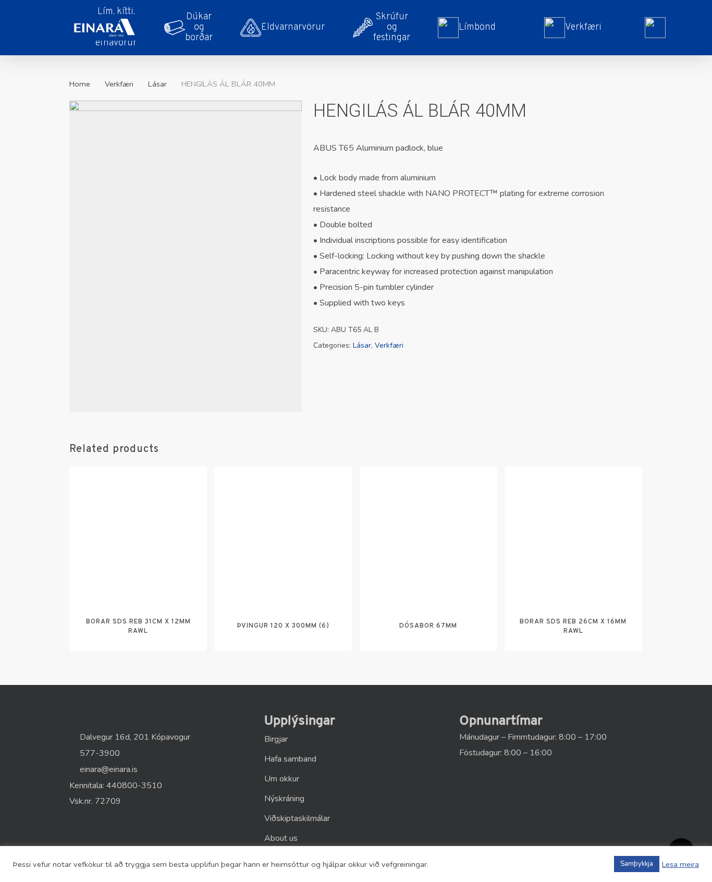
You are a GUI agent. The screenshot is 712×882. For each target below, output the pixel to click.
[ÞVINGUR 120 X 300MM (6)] (283, 535)
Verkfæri (119, 84)
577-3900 (99, 753)
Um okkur (281, 779)
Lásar (157, 84)
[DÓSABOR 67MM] (428, 535)
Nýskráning (284, 798)
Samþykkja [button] (636, 863)
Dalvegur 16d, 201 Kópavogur (134, 737)
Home (79, 84)
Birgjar (276, 739)
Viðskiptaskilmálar (297, 818)
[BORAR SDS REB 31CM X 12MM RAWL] (138, 535)
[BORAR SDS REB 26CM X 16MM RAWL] (573, 535)
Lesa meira (680, 864)
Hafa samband (290, 759)
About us (281, 838)
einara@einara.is (108, 769)
